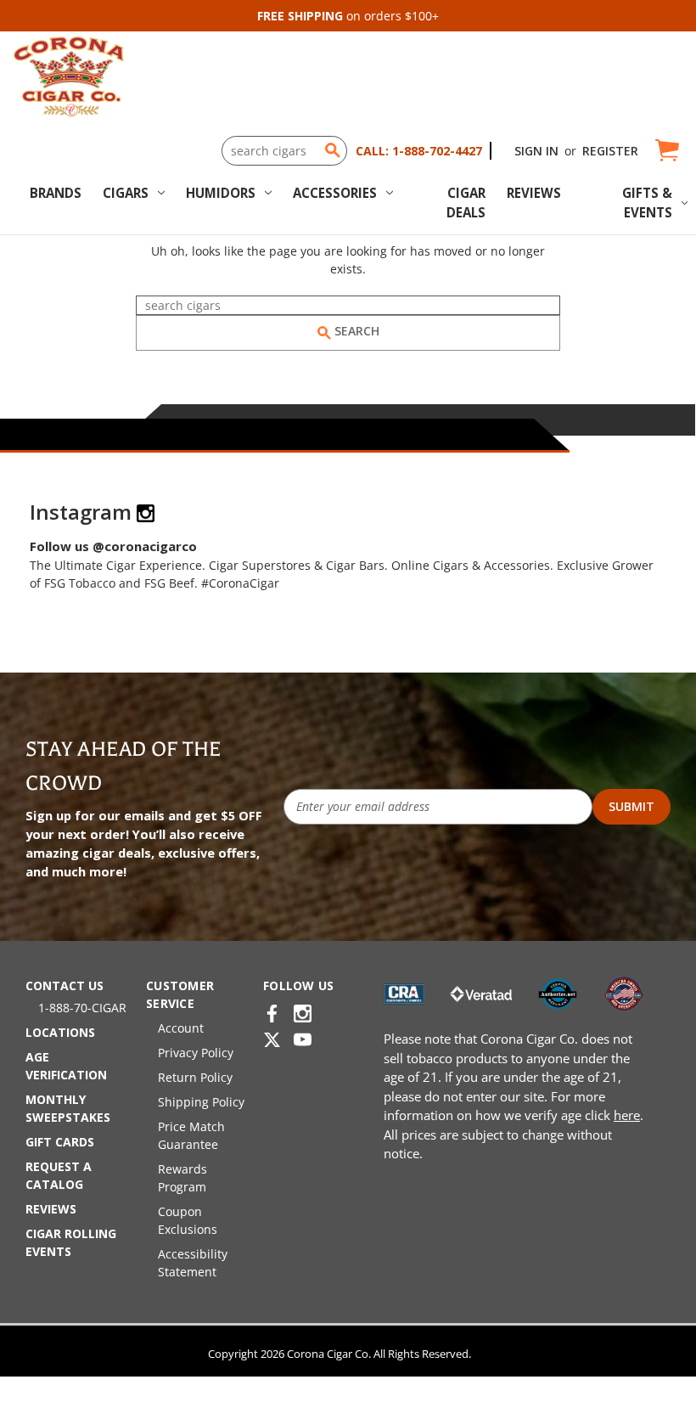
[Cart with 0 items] (666, 150)
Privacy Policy (195, 1053)
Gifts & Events (647, 202)
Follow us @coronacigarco (113, 546)
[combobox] (284, 151)
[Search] (332, 150)
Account (181, 1028)
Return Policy (195, 1077)
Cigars (126, 192)
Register (610, 151)
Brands (55, 192)
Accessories (335, 192)
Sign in (536, 151)
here (627, 1114)
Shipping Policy (201, 1102)
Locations (60, 1032)
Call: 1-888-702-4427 (419, 151)
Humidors (220, 192)
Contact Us (64, 985)
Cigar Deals (466, 202)
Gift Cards (59, 1142)
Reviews (534, 192)
